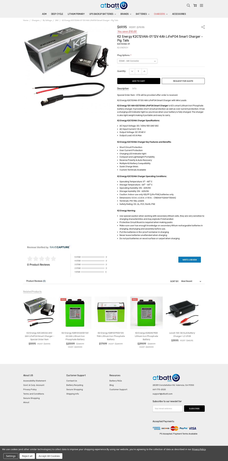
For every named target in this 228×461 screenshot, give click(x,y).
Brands (125, 14)
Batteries (141, 14)
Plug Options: (124, 55)
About (26, 402)
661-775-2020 (159, 389)
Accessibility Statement (34, 381)
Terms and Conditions (33, 394)
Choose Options (39, 323)
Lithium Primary (76, 14)
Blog (112, 385)
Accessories (179, 14)
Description (123, 88)
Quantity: (121, 71)
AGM (44, 14)
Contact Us (71, 381)
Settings (11, 456)
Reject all (27, 456)
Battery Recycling (74, 385)
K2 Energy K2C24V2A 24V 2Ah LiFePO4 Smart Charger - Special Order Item (39, 336)
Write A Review (190, 260)
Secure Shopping (31, 398)
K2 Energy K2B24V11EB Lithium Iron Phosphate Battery (146, 336)
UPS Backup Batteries (101, 14)
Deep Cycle (57, 14)
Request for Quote (183, 81)
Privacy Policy (30, 389)
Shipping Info (72, 394)
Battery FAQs (116, 381)
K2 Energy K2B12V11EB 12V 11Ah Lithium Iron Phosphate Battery (111, 336)
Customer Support (118, 389)
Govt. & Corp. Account (33, 385)
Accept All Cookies (49, 456)
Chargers (159, 14)
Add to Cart (75, 323)
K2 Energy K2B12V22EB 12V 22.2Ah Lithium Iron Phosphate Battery (75, 336)
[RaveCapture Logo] (59, 247)
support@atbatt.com (162, 394)
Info (134, 88)
